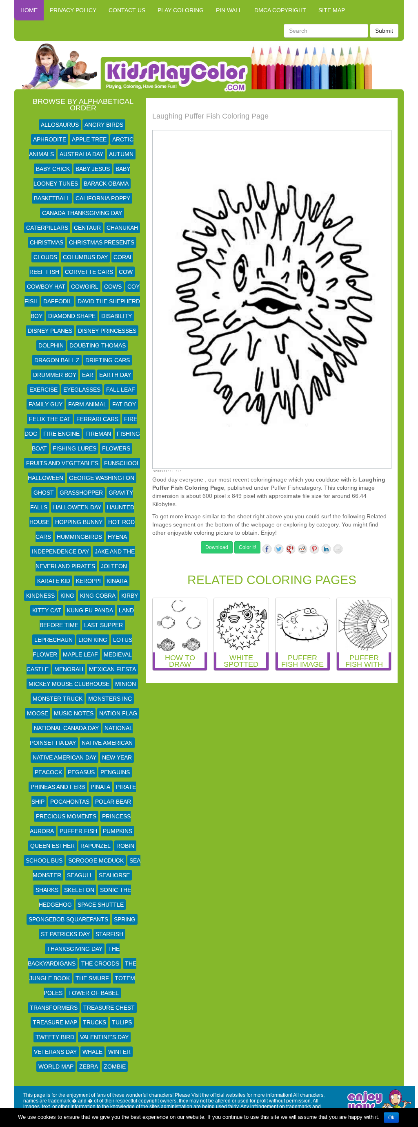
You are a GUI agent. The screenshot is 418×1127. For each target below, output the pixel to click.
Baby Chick (53, 169)
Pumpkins (117, 831)
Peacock (48, 772)
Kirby (129, 595)
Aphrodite (49, 139)
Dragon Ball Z (57, 360)
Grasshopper (81, 492)
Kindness (40, 595)
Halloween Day (77, 507)
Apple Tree (89, 139)
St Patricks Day (65, 934)
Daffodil (57, 301)
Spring (125, 919)
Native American (107, 742)
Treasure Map (55, 1022)
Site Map (331, 10)
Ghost (43, 492)
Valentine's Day (104, 1037)
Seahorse (114, 875)
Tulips (122, 1022)
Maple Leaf (80, 654)
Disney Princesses (107, 330)
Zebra (88, 1066)
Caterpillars (47, 227)
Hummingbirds (79, 536)
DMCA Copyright (280, 10)
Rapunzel (95, 845)
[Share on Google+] (291, 549)
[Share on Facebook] (267, 549)
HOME (29, 10)
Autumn (121, 154)
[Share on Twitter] (279, 549)
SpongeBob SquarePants (68, 919)
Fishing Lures (74, 448)
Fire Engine (61, 433)
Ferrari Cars (97, 419)
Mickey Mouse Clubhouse (69, 684)
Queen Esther (52, 845)
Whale (92, 1052)
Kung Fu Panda (90, 610)
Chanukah (122, 227)
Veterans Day (55, 1052)
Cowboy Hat (46, 286)
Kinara (117, 581)
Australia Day (81, 154)
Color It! (247, 547)
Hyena (117, 536)
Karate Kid (53, 581)
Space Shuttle (101, 904)
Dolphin (51, 345)
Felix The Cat (50, 419)
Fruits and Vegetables (62, 463)
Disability (116, 316)
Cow (126, 272)
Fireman (98, 433)
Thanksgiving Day (74, 949)
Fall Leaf (120, 389)
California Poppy (103, 198)
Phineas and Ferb (58, 787)
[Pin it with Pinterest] (314, 549)
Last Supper (103, 625)
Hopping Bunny (78, 522)
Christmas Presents (101, 242)
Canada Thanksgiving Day (82, 213)
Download (216, 547)
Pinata (100, 787)
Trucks (94, 1022)
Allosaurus (60, 124)
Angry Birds (103, 124)
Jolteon (114, 566)
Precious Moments (66, 816)
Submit (384, 30)
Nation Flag (118, 713)
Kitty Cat (46, 610)
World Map (55, 1066)
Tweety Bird (55, 1037)
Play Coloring (181, 10)
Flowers (116, 448)
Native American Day (64, 757)
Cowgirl (84, 286)
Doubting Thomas (97, 345)
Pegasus (81, 772)
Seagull (80, 875)
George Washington (101, 478)
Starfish (109, 934)
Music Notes (73, 713)
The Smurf (92, 978)
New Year (117, 757)
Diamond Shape (72, 316)
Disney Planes (50, 330)
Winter (119, 1052)
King (67, 595)
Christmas (46, 242)
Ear (87, 375)
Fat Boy (124, 404)
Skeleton (79, 890)
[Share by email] (338, 549)
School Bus (44, 860)
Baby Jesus (93, 169)
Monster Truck (57, 698)
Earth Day (115, 375)
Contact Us (127, 10)
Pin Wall (229, 10)
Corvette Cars (89, 272)
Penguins (115, 772)
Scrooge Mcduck (96, 860)
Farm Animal (87, 404)
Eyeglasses (81, 389)
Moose (37, 713)
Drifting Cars (107, 360)
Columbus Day (85, 257)
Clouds (45, 257)
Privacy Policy (73, 10)
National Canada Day (66, 728)
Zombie (115, 1066)
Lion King (92, 639)
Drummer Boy (54, 375)
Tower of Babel (93, 993)
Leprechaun (53, 639)
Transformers (54, 1007)
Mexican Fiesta (112, 669)
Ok (391, 1117)
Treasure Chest (109, 1007)
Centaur (87, 227)
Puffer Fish (78, 831)
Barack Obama (106, 183)
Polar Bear (113, 801)
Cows (113, 286)
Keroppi (88, 581)
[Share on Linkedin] (326, 549)
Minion (125, 684)
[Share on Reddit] (302, 549)
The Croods (100, 963)
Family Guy (45, 404)
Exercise (43, 389)
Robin (125, 845)
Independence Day (60, 551)
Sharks (47, 890)
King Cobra (98, 595)
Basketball (52, 198)
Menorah (68, 669)
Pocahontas (69, 801)
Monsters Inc (110, 698)
